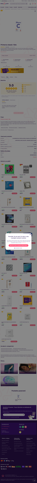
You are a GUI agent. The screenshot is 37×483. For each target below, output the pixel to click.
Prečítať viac (24, 242)
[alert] (18, 241)
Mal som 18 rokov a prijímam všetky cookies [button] (18, 245)
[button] (18, 248)
